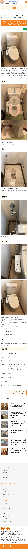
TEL (3, 548)
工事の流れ (5, 477)
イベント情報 (6, 475)
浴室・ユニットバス (18, 491)
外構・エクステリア (18, 494)
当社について (6, 467)
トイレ (15, 489)
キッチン (5, 489)
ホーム (4, 464)
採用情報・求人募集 (7, 521)
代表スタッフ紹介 (7, 508)
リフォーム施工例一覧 (8, 483)
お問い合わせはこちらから (18, 393)
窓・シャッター (6, 486)
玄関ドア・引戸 (17, 486)
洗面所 (4, 491)
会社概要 (5, 503)
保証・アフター (6, 480)
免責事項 (5, 518)
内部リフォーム (6, 494)
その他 (15, 496)
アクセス (5, 506)
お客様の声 (5, 470)
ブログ (4, 511)
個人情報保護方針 (7, 516)
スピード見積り (17, 548)
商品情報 (5, 472)
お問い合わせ (6, 513)
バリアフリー (6, 496)
